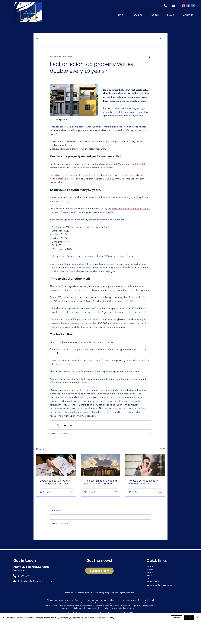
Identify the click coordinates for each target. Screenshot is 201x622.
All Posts (41, 38)
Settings (176, 617)
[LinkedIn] (193, 5)
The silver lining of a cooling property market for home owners (100, 482)
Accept (189, 617)
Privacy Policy (108, 617)
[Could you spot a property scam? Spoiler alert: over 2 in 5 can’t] (56, 465)
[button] (161, 38)
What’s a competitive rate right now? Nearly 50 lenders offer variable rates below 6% (143, 482)
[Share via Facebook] (51, 425)
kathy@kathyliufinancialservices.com (35, 581)
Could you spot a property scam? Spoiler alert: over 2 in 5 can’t (55, 482)
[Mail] (174, 5)
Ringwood (109, 592)
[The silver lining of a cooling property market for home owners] (100, 465)
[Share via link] (71, 425)
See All (162, 448)
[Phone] (165, 5)
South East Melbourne (74, 592)
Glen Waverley (91, 592)
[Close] (197, 617)
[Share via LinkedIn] (64, 425)
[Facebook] (188, 5)
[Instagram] (183, 5)
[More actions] (149, 56)
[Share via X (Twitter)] (58, 425)
